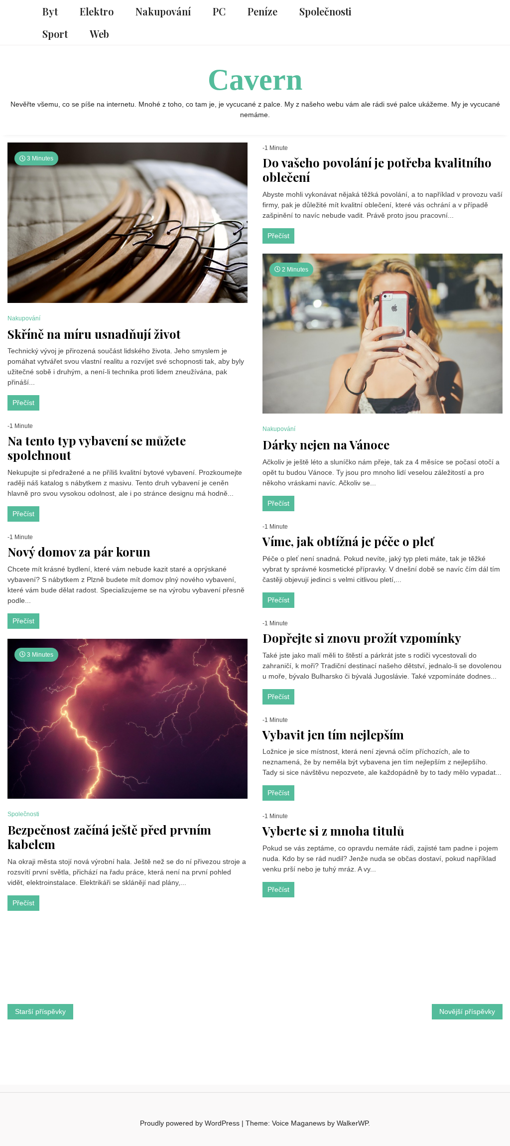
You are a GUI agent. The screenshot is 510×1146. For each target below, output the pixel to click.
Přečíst (23, 403)
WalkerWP (352, 1123)
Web (99, 33)
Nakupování (163, 11)
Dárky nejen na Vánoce (325, 444)
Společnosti (325, 11)
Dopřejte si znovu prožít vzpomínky (361, 638)
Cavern (255, 79)
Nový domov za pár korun (78, 552)
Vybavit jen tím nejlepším (333, 734)
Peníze (262, 11)
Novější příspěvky (467, 1011)
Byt (50, 11)
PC (219, 11)
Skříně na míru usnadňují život (94, 334)
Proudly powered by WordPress (191, 1123)
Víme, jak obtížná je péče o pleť (348, 541)
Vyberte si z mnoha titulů (333, 831)
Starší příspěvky (40, 1011)
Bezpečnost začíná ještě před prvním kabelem (109, 837)
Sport (55, 33)
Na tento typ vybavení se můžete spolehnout (96, 447)
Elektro (97, 11)
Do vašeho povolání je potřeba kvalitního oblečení (377, 169)
